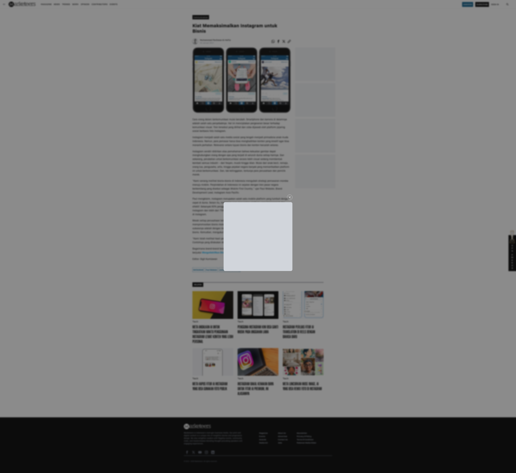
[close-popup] (289, 197)
